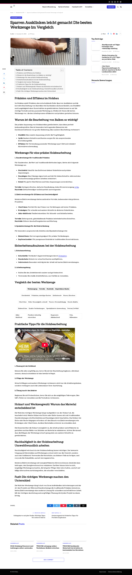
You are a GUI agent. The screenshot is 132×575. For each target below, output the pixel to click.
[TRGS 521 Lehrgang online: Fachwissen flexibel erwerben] (48, 534)
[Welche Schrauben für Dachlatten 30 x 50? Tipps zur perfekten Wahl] (96, 57)
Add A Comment (48, 559)
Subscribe (111, 7)
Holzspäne (62, 256)
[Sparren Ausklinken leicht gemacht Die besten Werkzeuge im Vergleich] (48, 51)
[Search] (121, 7)
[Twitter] (4, 78)
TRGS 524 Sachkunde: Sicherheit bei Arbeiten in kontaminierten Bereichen (73, 548)
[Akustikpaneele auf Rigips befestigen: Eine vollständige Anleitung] (96, 47)
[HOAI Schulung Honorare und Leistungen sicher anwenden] (22, 534)
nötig (76, 187)
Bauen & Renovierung (49, 7)
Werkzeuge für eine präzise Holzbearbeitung (32, 77)
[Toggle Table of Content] (61, 70)
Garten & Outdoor (63, 7)
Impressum (102, 572)
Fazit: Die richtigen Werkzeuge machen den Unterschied (36, 91)
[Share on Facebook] (108, 33)
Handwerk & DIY (77, 7)
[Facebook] (4, 74)
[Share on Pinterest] (114, 33)
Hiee (16, 572)
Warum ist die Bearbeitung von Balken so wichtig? (34, 75)
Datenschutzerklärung (115, 572)
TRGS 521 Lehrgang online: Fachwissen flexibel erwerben (47, 547)
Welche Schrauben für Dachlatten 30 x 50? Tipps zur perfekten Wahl (111, 57)
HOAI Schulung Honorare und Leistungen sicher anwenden (21, 547)
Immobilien (88, 7)
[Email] (4, 92)
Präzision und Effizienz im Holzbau (29, 73)
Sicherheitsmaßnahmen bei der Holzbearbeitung (33, 80)
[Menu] (11, 7)
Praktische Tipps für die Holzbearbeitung (31, 84)
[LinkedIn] (4, 83)
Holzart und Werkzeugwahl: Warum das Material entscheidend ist (39, 87)
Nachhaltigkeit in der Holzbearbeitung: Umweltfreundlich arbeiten (40, 89)
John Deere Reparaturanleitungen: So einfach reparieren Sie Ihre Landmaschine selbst (111, 69)
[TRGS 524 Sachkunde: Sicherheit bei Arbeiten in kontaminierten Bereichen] (74, 534)
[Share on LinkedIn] (116, 33)
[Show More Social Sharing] (120, 33)
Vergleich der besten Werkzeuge (28, 82)
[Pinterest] (4, 87)
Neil (13, 34)
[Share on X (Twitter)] (111, 33)
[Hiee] (25, 7)
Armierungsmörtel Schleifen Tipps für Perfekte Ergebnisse (65, 517)
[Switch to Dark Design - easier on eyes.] (118, 7)
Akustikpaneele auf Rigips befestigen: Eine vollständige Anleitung (111, 46)
